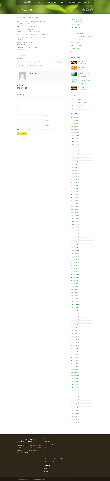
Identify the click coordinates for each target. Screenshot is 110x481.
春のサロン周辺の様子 (77, 99)
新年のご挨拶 (81, 61)
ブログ (79, 2)
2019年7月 (74, 289)
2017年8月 (74, 322)
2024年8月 (74, 138)
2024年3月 (74, 147)
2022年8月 (74, 194)
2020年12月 (75, 245)
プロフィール (77, 24)
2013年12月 (75, 375)
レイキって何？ (49, 447)
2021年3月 (74, 236)
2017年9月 (74, 319)
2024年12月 (75, 132)
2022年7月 (74, 197)
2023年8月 (74, 167)
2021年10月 (75, 218)
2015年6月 (74, 333)
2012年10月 (75, 413)
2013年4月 (74, 396)
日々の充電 (75, 105)
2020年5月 (74, 262)
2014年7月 (74, 357)
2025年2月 (74, 126)
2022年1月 (74, 209)
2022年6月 (74, 200)
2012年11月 (75, 410)
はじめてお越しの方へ (52, 2)
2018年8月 (74, 316)
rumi (30, 17)
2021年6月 (74, 227)
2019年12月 (75, 274)
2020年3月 (74, 265)
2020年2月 (74, 268)
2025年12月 (75, 120)
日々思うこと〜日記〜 (77, 45)
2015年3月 (74, 339)
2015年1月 (74, 345)
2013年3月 (74, 399)
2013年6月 (74, 393)
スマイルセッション (78, 33)
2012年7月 (74, 422)
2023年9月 (74, 164)
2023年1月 (74, 182)
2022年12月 (75, 185)
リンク (73, 51)
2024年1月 (74, 153)
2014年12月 (75, 348)
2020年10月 (75, 250)
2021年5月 (74, 230)
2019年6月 (74, 292)
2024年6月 (74, 141)
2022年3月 (74, 206)
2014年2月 (74, 369)
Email (46, 120)
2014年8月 (74, 354)
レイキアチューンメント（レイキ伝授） (83, 36)
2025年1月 (74, 129)
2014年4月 (74, 363)
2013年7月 (74, 390)
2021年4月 (74, 233)
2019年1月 (74, 301)
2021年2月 (74, 239)
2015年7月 (74, 330)
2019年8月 (74, 286)
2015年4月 (74, 336)
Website (47, 125)
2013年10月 (75, 381)
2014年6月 (74, 360)
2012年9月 (74, 416)
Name (46, 115)
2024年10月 (75, 135)
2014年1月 (74, 372)
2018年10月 (75, 310)
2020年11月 (75, 247)
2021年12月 (75, 212)
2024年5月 (74, 144)
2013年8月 (74, 387)
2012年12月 (75, 408)
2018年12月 (75, 304)
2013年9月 (74, 384)
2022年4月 (74, 203)
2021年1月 (74, 242)
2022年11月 (75, 188)
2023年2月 (74, 179)
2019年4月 (74, 298)
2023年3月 (74, 176)
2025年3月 (74, 123)
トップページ (40, 2)
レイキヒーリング (78, 39)
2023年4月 (74, 173)
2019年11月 (75, 277)
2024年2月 (74, 150)
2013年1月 (74, 405)
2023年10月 (75, 162)
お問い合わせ (87, 2)
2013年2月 (74, 402)
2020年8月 (74, 256)
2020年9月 (74, 253)
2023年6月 (74, 170)
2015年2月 (74, 342)
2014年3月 (74, 366)
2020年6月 (74, 259)
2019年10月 (75, 280)
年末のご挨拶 (81, 67)
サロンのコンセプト (78, 21)
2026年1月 (74, 117)
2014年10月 (75, 351)
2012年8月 (74, 419)
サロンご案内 (72, 2)
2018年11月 (75, 307)
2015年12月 (75, 325)
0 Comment (36, 17)
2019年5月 (74, 295)
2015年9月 (74, 327)
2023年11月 (75, 159)
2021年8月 (74, 224)
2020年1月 (74, 271)
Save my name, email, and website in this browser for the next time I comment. (36, 129)
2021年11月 (75, 215)
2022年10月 (75, 191)
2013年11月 (75, 378)
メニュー (63, 2)
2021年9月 (74, 221)
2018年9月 (74, 313)
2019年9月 (74, 283)
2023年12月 (75, 156)
